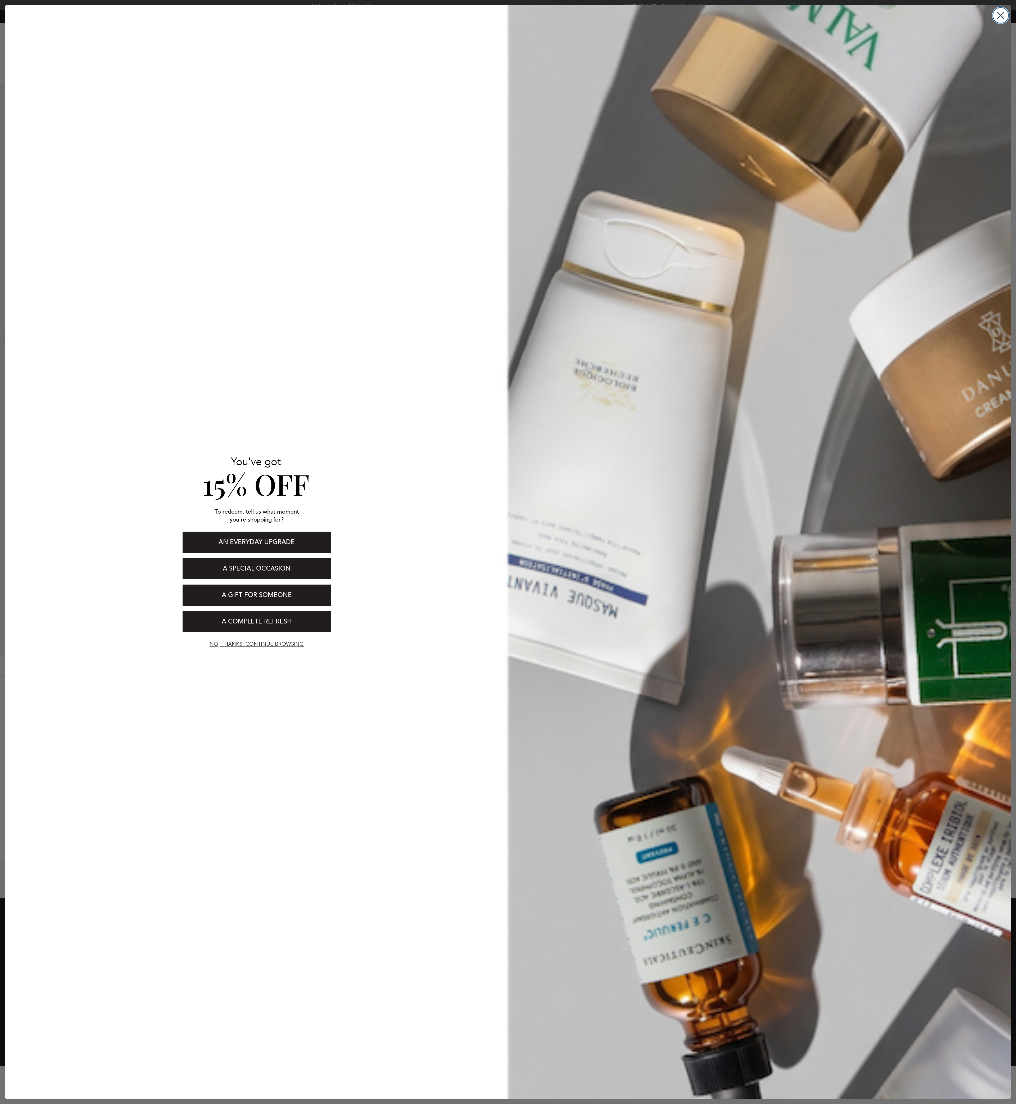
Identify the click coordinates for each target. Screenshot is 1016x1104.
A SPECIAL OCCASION (257, 568)
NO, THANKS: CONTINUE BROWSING (257, 644)
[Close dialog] (1001, 15)
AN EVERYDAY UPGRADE (257, 542)
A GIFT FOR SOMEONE (257, 595)
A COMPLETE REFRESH (257, 621)
